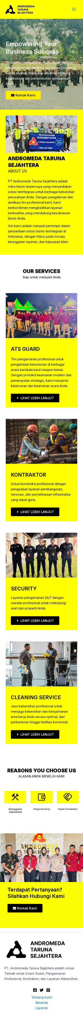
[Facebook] (35, 990)
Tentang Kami (41, 997)
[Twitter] (42, 990)
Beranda (41, 1003)
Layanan (41, 1008)
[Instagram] (48, 990)
